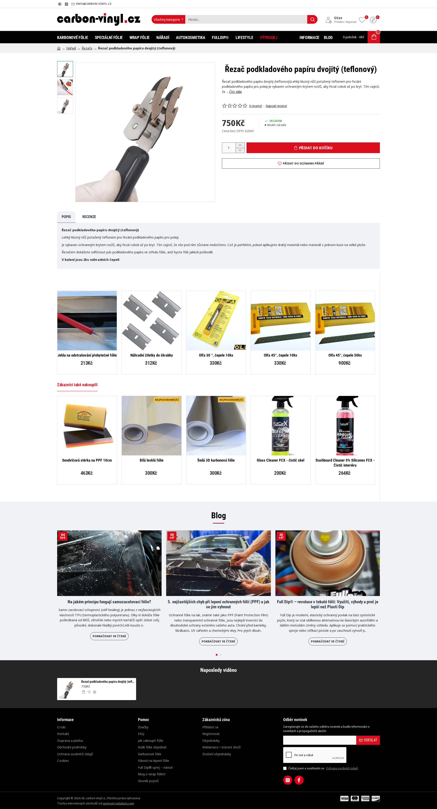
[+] (240, 145)
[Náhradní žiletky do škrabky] (151, 320)
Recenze (89, 217)
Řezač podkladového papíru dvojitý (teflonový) (108, 681)
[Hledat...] (312, 19)
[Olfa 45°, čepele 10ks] (280, 320)
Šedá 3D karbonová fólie (216, 460)
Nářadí (71, 48)
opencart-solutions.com (118, 803)
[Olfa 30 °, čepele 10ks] (216, 320)
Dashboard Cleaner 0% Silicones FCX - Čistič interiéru (345, 462)
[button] (66, 64)
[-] (240, 150)
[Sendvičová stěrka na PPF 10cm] (87, 425)
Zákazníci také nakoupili (77, 384)
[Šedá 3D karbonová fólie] (216, 425)
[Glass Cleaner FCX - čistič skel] (280, 425)
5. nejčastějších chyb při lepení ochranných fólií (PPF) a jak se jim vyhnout (218, 604)
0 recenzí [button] (255, 106)
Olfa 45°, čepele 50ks (345, 355)
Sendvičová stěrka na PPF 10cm (87, 460)
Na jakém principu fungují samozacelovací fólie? (109, 601)
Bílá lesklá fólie (151, 460)
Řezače (87, 48)
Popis (66, 217)
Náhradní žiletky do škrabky (151, 355)
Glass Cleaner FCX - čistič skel (280, 460)
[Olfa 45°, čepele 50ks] (345, 320)
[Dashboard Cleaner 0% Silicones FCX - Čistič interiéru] (345, 425)
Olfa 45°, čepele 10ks (280, 355)
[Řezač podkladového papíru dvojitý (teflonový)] (68, 689)
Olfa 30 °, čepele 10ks (216, 355)
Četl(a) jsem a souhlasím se (323, 768)
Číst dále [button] (235, 91)
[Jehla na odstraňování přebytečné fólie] (87, 320)
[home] (59, 48)
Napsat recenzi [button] (276, 106)
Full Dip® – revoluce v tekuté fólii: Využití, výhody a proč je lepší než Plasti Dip (327, 604)
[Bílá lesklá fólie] (151, 425)
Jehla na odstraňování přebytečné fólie (87, 355)
